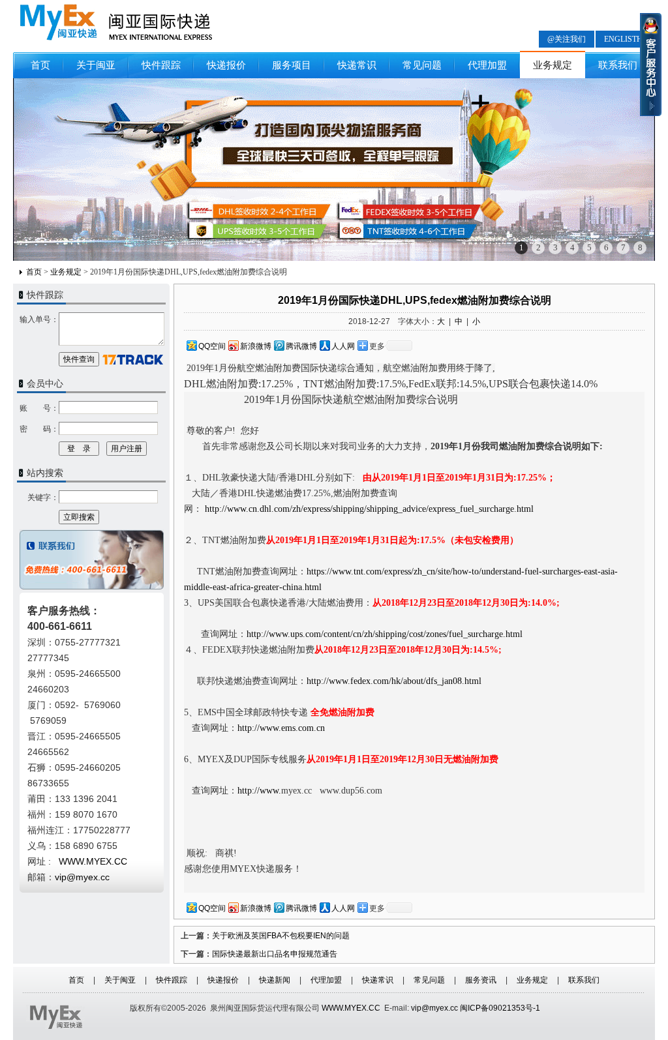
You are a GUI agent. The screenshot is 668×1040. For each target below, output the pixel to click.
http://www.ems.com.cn (282, 728)
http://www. (259, 790)
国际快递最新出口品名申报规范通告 (274, 953)
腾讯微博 (301, 346)
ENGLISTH (623, 39)
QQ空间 (212, 346)
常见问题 (422, 65)
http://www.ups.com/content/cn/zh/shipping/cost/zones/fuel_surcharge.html (385, 634)
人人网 (343, 346)
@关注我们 (566, 39)
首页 (40, 65)
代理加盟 (487, 65)
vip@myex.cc (82, 877)
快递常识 (356, 65)
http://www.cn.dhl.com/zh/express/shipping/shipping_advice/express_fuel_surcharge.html (369, 509)
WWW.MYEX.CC (351, 1008)
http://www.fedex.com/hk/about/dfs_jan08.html (394, 681)
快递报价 (226, 65)
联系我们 (617, 65)
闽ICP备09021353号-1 (500, 1008)
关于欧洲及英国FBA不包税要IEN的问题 (281, 935)
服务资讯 (480, 980)
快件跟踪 (161, 65)
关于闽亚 (95, 65)
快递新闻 (274, 980)
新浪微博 (255, 346)
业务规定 (552, 65)
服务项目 (291, 65)
